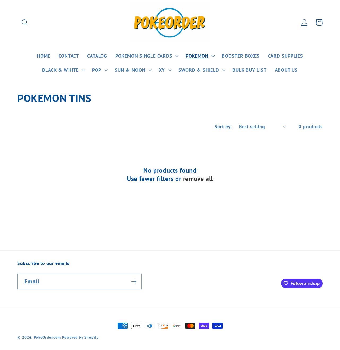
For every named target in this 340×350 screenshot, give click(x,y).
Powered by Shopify (80, 337)
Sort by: (223, 126)
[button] (24, 22)
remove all (198, 178)
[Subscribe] (133, 282)
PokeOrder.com (47, 337)
